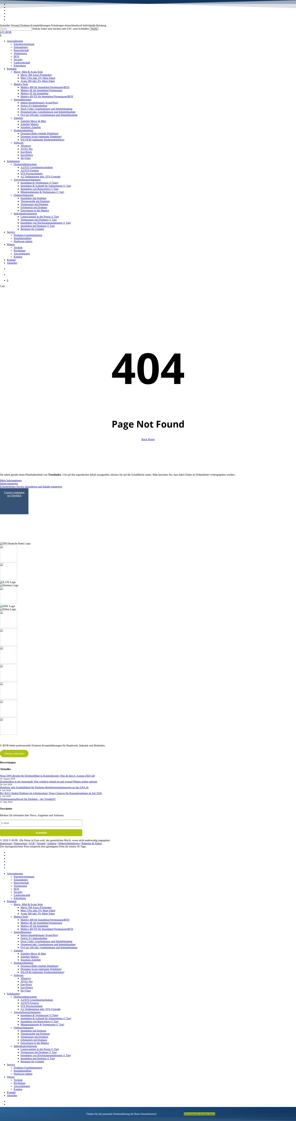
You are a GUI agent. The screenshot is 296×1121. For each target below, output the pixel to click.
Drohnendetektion (23, 962)
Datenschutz (20, 843)
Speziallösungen (22, 932)
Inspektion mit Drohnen (33, 1030)
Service (11, 1064)
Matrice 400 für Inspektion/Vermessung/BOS (45, 919)
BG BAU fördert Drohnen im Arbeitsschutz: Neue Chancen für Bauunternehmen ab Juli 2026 (51, 793)
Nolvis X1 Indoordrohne (34, 938)
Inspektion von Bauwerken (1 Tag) (39, 1021)
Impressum (6, 843)
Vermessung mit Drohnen (34, 1036)
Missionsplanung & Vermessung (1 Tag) (42, 1024)
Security (18, 892)
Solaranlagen (21, 879)
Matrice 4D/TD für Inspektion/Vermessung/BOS (47, 929)
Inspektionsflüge (23, 1070)
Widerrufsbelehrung (69, 843)
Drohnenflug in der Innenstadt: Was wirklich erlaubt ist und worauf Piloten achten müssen (48, 781)
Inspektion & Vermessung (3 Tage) (39, 1015)
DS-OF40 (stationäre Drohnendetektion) (42, 972)
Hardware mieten (23, 1073)
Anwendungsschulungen (27, 1012)
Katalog (18, 1089)
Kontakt (11, 1092)
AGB (32, 843)
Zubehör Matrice (30, 956)
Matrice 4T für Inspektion (34, 925)
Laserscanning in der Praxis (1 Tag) (40, 1049)
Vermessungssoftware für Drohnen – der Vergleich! (28, 799)
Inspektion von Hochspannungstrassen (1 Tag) (46, 1055)
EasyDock (26, 984)
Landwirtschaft (22, 895)
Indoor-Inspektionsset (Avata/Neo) (39, 935)
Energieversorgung (24, 876)
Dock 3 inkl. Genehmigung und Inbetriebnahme (46, 941)
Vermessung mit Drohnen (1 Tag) (39, 1052)
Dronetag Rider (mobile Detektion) (39, 966)
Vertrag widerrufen (14, 753)
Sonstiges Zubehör (31, 959)
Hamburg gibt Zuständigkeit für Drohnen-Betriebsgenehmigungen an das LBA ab (44, 787)
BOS (16, 888)
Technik (18, 1080)
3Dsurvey (26, 978)
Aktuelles (12, 1095)
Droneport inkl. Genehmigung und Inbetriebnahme (48, 944)
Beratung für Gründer (32, 1061)
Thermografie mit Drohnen (35, 1033)
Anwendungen (15, 873)
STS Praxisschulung (31, 1006)
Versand (41, 843)
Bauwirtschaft (21, 882)
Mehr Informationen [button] (11, 480)
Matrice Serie (21, 916)
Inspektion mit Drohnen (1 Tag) (38, 1058)
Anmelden (41, 832)
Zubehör (18, 950)
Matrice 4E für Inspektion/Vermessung (41, 922)
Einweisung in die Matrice (35, 1043)
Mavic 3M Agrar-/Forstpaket (36, 907)
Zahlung (51, 843)
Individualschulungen (25, 1046)
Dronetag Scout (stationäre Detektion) (41, 969)
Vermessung (20, 885)
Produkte (12, 901)
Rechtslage (20, 1083)
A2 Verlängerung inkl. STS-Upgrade (40, 1009)
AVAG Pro (27, 981)
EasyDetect (27, 987)
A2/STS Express (30, 1003)
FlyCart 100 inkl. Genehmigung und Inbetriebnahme (49, 947)
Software (18, 975)
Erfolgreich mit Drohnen (34, 1039)
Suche (94, 29)
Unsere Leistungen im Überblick (14, 494)
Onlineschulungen (23, 1027)
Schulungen (13, 993)
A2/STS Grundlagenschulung (37, 999)
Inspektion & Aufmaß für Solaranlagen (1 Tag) (46, 1018)
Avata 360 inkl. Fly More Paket (38, 913)
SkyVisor (26, 990)
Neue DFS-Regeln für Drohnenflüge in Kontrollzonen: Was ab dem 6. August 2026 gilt (47, 775)
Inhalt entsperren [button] (9, 483)
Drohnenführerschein (25, 996)
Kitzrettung (20, 898)
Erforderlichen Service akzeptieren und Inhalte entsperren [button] (31, 486)
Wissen (11, 1076)
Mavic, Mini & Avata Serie (28, 904)
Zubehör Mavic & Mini (33, 953)
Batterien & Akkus (92, 843)
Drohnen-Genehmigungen (28, 1067)
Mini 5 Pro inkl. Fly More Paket (38, 910)
